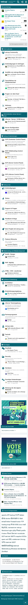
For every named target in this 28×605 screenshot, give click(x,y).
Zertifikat (5, 551)
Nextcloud (5, 530)
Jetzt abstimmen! (6, 468)
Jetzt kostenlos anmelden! (8, 430)
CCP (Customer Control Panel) (15, 139)
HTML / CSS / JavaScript (13, 271)
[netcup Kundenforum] (8, 2)
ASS (17, 587)
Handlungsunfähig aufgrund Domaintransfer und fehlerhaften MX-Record (16, 144)
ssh (7, 539)
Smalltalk (8, 348)
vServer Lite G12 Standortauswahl (16, 121)
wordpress (22, 548)
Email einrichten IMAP (13, 129)
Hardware (8, 368)
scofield (21, 585)
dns (3, 518)
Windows (14, 549)
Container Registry (12, 244)
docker (8, 518)
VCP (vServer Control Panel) (14, 174)
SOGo (24, 536)
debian (22, 515)
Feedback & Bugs (11, 219)
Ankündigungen (10, 188)
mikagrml (10, 585)
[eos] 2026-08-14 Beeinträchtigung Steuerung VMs (16, 202)
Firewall (13, 521)
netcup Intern (8, 300)
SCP (3, 536)
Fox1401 (11, 588)
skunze (4, 580)
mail (24, 524)
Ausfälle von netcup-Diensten (15, 72)
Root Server (12, 533)
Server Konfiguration (12, 128)
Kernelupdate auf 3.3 (12, 308)
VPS (3, 542)
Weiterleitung (6, 549)
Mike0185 (16, 585)
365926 (4, 587)
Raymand (20, 563)
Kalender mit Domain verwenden (16, 381)
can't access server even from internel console (16, 168)
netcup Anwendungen (10, 136)
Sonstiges (7, 345)
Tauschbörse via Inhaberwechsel (10, 81)
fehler (8, 521)
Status (7, 198)
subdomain (16, 539)
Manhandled (5, 582)
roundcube (21, 533)
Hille (7, 588)
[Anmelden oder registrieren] (22, 2)
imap (8, 524)
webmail (16, 545)
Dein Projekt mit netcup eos (14, 229)
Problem (4, 533)
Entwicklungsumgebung (13, 291)
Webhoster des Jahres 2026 (9, 464)
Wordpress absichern (13, 273)
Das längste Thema (12, 350)
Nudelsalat (12, 587)
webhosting (7, 545)
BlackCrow (5, 585)
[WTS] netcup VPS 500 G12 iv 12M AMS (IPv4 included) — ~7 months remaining (14, 484)
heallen (20, 580)
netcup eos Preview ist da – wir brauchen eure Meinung (16, 192)
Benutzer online (8, 571)
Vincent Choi (10, 580)
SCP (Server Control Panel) (14, 163)
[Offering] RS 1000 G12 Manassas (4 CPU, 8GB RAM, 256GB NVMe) (16, 87)
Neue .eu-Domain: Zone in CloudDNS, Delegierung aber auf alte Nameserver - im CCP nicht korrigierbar (16, 74)
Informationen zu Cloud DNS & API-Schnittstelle (16, 66)
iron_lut (4, 583)
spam (3, 539)
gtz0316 (16, 580)
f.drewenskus (16, 583)
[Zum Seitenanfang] (25, 602)
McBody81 (9, 583)
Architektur (9, 283)
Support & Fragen (11, 208)
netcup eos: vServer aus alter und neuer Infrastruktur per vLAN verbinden (16, 212)
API (8, 515)
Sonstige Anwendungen (13, 379)
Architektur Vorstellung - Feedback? (16, 285)
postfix (23, 530)
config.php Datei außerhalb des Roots (16, 264)
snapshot (18, 536)
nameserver (12, 527)
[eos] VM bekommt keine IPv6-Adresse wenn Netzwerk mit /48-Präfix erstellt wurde (16, 222)
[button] (25, 44)
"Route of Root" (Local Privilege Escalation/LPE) (16, 361)
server (7, 536)
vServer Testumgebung (13, 303)
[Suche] (18, 2)
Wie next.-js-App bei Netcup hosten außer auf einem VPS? (16, 293)
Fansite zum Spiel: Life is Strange (16, 392)
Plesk (18, 530)
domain (14, 518)
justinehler (19, 582)
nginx (11, 530)
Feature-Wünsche (11, 239)
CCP (17, 515)
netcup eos (7, 185)
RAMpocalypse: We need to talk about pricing (16, 57)
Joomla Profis (11, 256)
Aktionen (8, 105)
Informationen (8, 49)
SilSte (3, 588)
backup (12, 515)
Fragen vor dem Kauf (12, 94)
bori (8, 587)
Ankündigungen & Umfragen (14, 64)
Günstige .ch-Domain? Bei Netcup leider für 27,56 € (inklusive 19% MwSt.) (16, 99)
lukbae (15, 588)
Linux (20, 524)
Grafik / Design (10, 254)
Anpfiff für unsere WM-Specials (15, 107)
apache (4, 515)
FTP (22, 521)
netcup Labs (9, 326)
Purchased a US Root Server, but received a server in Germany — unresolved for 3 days (16, 178)
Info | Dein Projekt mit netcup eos (16, 233)
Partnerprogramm (11, 314)
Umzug (22, 539)
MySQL (5, 527)
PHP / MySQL (9, 263)
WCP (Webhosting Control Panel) (14, 152)
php (14, 530)
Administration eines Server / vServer (12, 115)
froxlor (18, 521)
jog (10, 582)
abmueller (20, 588)
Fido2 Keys (10, 373)
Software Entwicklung (10, 279)
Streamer (20, 587)
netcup (19, 527)
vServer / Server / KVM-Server (15, 119)
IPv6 (12, 524)
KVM (16, 524)
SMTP (13, 536)
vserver (9, 542)
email (4, 521)
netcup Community (11, 52)
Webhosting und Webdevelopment (14, 251)
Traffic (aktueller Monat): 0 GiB (15, 328)
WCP (14, 542)
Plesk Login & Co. (12, 156)
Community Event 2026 (8, 426)
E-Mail (20, 518)
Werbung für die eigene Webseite (13, 389)
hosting (4, 524)
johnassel (14, 582)
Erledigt (9, 320)
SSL (10, 539)
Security (8, 356)
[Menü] (26, 2)
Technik (7, 334)
